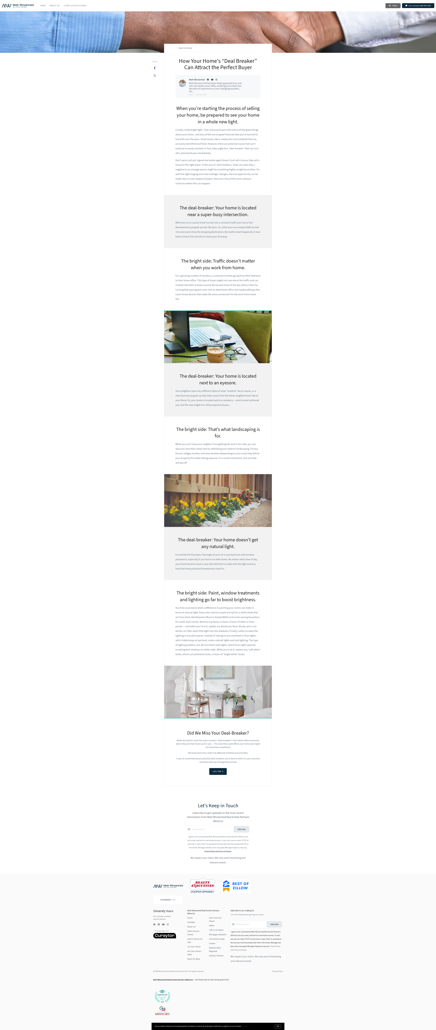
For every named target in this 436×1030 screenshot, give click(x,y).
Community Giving (216, 939)
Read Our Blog (193, 959)
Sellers (211, 925)
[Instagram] (168, 924)
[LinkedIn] (159, 924)
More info (244, 1026)
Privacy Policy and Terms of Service (217, 851)
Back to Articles (185, 48)
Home (43, 5)
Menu (394, 5)
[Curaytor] (164, 938)
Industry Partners (216, 955)
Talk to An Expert (216, 930)
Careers (212, 943)
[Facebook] (154, 924)
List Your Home (193, 946)
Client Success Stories (75, 5)
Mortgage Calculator (218, 934)
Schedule (191, 922)
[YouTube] (163, 924)
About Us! (55, 5)
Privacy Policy (277, 971)
